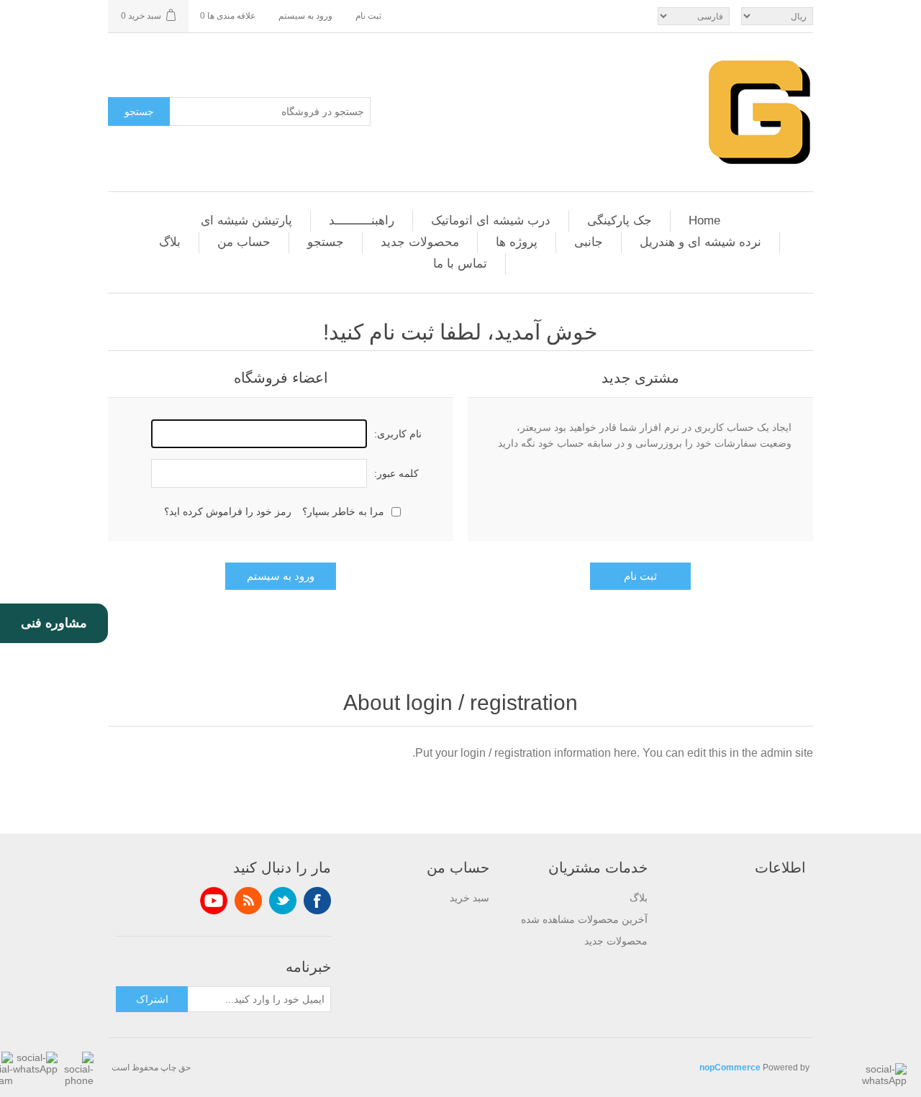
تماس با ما (460, 263)
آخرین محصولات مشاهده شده (584, 919)
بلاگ (170, 242)
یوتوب (213, 900)
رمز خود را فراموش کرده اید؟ (227, 511)
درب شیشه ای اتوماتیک (490, 220)
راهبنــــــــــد (361, 220)
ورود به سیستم (305, 16)
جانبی (588, 242)
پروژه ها (516, 242)
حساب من (244, 242)
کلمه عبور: (396, 473)
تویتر (282, 900)
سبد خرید (469, 897)
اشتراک (152, 999)
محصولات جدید (420, 242)
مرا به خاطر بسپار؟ (343, 511)
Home (704, 220)
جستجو (139, 111)
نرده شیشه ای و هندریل (700, 242)
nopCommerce (730, 1067)
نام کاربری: (398, 434)
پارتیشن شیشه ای (246, 220)
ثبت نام (368, 16)
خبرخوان (248, 900)
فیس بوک (317, 900)
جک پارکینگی (619, 220)
